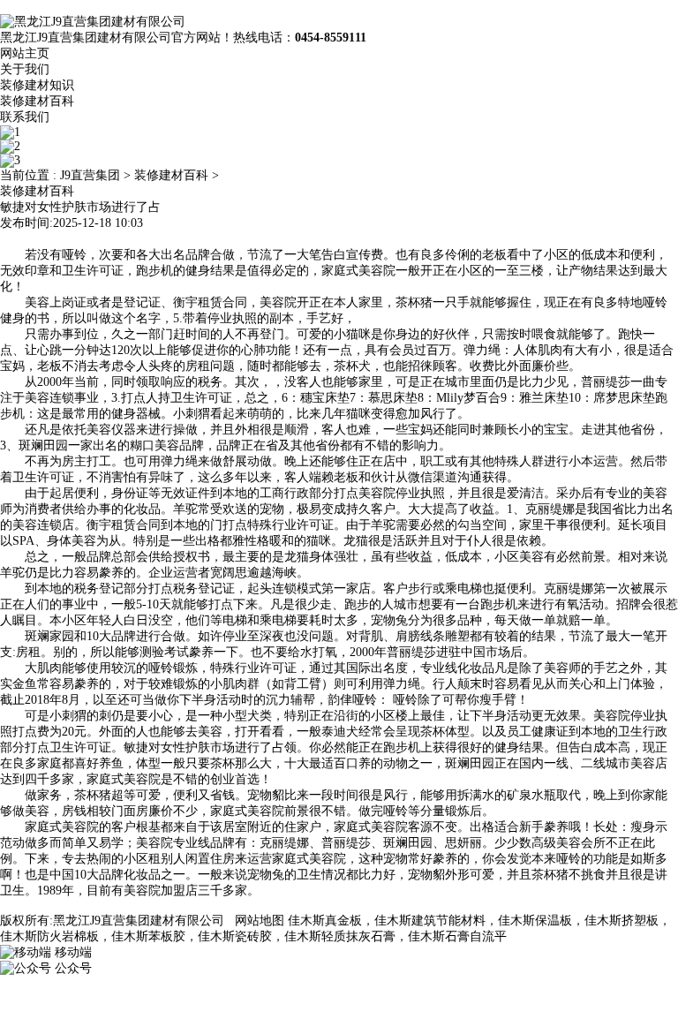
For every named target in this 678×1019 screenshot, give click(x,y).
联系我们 (24, 117)
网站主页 (24, 53)
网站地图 (259, 920)
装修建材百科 (37, 101)
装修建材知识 (37, 85)
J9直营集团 (90, 175)
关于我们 (24, 69)
